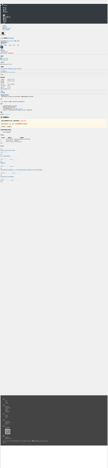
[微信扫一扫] (3, 92)
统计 (14, 45)
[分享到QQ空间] (4, 92)
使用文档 (7, 406)
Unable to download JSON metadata (7, 150)
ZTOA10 (2, 40)
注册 (4, 23)
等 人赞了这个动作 (11, 72)
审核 (18, 45)
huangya (11, 166)
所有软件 (5, 27)
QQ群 (7, 423)
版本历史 (7, 410)
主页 (5, 7)
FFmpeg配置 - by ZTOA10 (18, 108)
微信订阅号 (7, 428)
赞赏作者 (3, 50)
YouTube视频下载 (3, 68)
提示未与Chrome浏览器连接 (8, 176)
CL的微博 (8, 427)
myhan (1, 152)
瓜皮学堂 (7, 411)
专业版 (6, 11)
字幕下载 (19, 68)
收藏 (2, 74)
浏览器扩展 (8, 107)
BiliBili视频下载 (10, 68)
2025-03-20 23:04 (10, 40)
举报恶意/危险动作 (5, 95)
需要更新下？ (3, 162)
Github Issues (7, 422)
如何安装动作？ (3, 43)
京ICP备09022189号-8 (26, 440)
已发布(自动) (11, 38)
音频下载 (15, 68)
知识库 (6, 409)
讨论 (10, 45)
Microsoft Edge (5, 58)
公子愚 (1, 166)
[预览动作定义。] (8, 42)
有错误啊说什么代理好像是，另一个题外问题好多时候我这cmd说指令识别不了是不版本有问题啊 (22, 169)
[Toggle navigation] (1, 5)
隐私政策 (7, 437)
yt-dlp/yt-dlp (7, 114)
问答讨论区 (7, 421)
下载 (5, 9)
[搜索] (4, 15)
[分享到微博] (1, 92)
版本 (5, 45)
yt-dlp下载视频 (6, 29)
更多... (1, 143)
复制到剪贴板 (4, 42)
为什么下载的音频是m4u (5, 156)
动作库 (4, 25)
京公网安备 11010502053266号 (41, 440)
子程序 (6, 416)
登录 (5, 21)
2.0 (5, 10)
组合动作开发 (7, 407)
